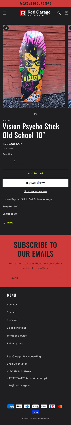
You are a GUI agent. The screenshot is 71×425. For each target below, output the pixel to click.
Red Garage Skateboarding (39, 418)
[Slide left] (28, 114)
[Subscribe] (60, 278)
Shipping (12, 320)
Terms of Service (17, 335)
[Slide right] (43, 114)
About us (12, 304)
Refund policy (15, 343)
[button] (4, 13)
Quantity (7, 154)
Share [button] (10, 222)
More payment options (35, 191)
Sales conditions (16, 327)
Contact (11, 312)
